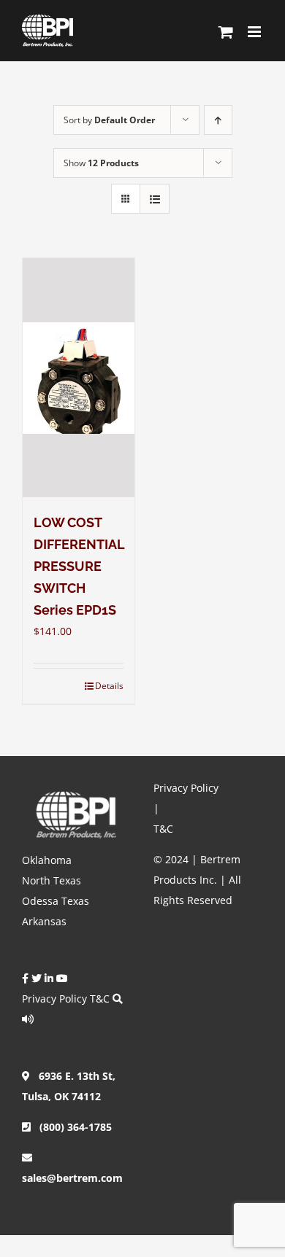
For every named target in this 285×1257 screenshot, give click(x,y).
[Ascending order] (218, 120)
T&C (100, 998)
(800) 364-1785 (71, 1127)
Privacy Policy (54, 998)
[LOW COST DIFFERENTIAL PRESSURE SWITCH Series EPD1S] (78, 377)
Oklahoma (47, 860)
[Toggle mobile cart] (225, 31)
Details (109, 686)
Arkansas (44, 921)
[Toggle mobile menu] (255, 31)
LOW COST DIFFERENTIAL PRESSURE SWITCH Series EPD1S (79, 566)
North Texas (51, 880)
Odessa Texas (55, 901)
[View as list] (154, 198)
